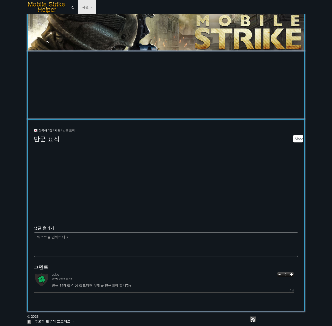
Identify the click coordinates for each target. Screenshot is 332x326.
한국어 (42, 130)
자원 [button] (86, 6)
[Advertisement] (166, 85)
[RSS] (253, 319)
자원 (57, 130)
